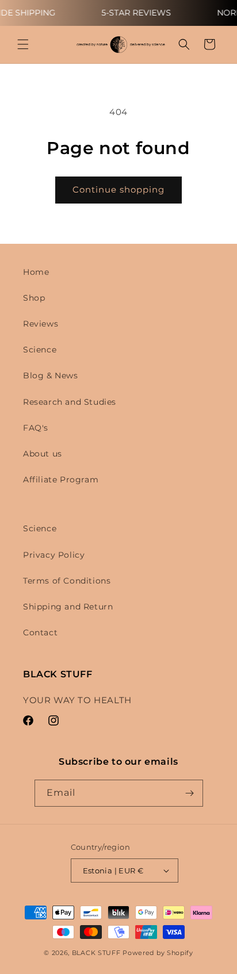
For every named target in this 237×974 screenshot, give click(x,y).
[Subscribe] (189, 793)
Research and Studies (69, 402)
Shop (34, 298)
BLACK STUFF (96, 953)
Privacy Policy (54, 555)
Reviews (40, 324)
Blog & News (50, 375)
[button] (23, 44)
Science (39, 349)
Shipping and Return (68, 606)
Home (36, 272)
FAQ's (35, 428)
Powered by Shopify (158, 953)
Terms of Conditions (66, 581)
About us (42, 453)
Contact (40, 632)
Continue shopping (118, 189)
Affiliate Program (60, 479)
